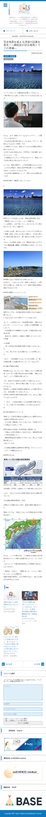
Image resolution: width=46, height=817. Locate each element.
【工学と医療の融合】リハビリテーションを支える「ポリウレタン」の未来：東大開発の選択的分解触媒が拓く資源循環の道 (29, 609)
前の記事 (9, 664)
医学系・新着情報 (10, 56)
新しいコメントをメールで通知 (16, 719)
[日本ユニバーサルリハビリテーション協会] (24, 8)
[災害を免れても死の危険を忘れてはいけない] (11, 595)
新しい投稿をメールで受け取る (16, 720)
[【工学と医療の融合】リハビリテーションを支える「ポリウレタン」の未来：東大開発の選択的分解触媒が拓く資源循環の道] (30, 595)
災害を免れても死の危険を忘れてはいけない (11, 604)
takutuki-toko (8, 59)
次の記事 (37, 664)
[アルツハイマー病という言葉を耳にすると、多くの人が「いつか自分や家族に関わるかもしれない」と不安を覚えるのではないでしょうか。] (11, 630)
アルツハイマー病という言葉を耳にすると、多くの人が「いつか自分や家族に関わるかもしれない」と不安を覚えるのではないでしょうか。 (11, 644)
